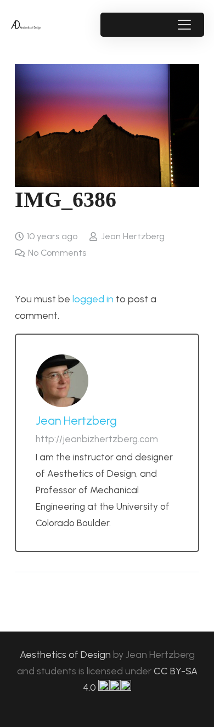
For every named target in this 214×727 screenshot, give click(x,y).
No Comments (57, 252)
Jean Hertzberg (133, 236)
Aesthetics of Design (66, 655)
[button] (184, 24)
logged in (93, 299)
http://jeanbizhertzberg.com (97, 438)
